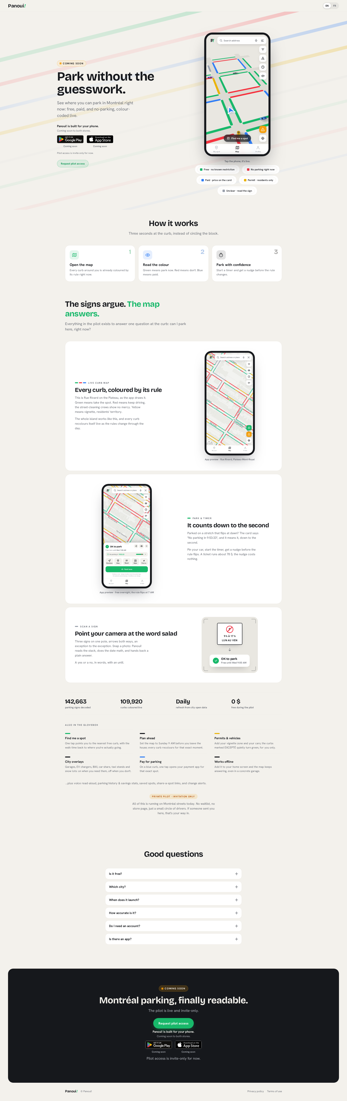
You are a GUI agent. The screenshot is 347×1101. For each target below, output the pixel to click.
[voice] (256, 40)
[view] (262, 58)
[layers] (262, 49)
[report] (262, 129)
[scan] (262, 40)
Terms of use (274, 1091)
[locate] (262, 138)
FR (334, 5)
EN (327, 5)
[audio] (262, 76)
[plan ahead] (262, 67)
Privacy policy (255, 1091)
